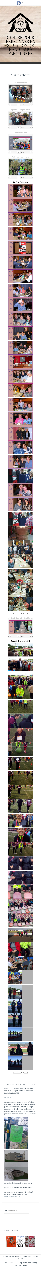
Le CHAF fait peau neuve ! (12, 1197)
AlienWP (20, 1259)
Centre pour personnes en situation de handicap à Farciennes (20, 45)
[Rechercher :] (16, 1211)
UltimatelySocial (20, 1265)
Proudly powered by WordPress (14, 1257)
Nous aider (7, 1098)
